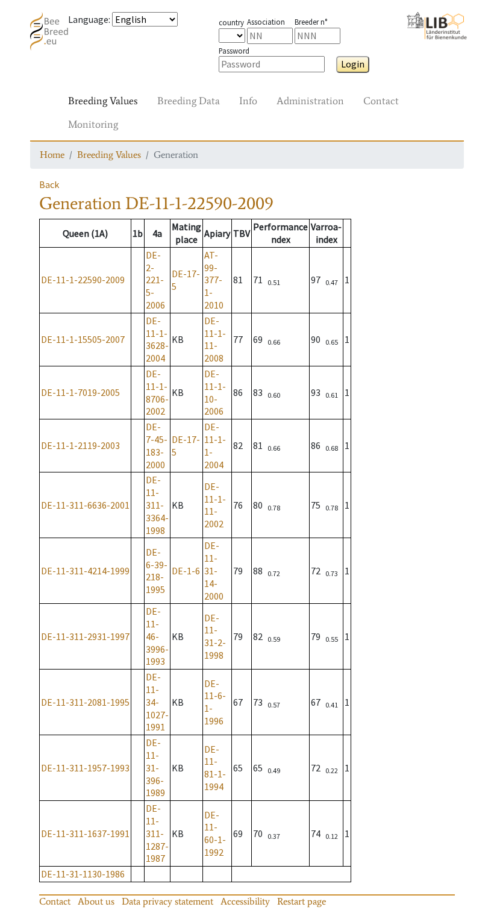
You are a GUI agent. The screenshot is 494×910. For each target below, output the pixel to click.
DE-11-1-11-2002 (215, 505)
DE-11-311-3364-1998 (157, 505)
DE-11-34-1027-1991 (157, 702)
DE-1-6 (186, 571)
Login (352, 64)
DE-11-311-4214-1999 (85, 571)
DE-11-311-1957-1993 (85, 768)
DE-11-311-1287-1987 (157, 833)
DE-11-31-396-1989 (155, 767)
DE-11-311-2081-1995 (85, 702)
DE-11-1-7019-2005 (80, 392)
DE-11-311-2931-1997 (85, 636)
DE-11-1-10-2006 (215, 392)
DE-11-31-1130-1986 (83, 874)
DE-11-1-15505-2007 (83, 339)
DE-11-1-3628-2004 (157, 339)
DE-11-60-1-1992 (215, 833)
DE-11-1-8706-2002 (157, 392)
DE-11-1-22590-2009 (83, 280)
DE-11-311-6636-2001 (85, 505)
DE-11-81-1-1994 (215, 767)
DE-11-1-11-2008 (215, 339)
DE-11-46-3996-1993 (157, 636)
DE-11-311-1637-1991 (85, 833)
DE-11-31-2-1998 (215, 636)
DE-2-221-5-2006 (155, 280)
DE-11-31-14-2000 (214, 570)
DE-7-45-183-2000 (156, 445)
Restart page (301, 901)
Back (49, 184)
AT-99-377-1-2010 (214, 280)
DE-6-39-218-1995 (156, 570)
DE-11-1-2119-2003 (80, 445)
